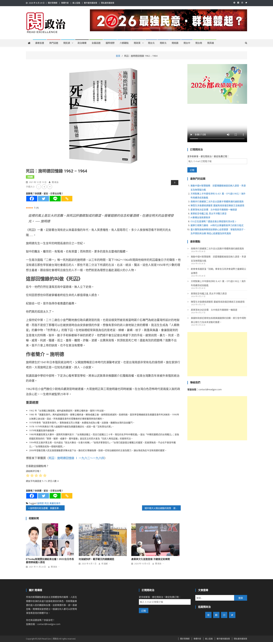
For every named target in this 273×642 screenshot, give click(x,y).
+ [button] (44, 186)
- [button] (38, 186)
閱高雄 (210, 43)
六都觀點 (124, 43)
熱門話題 (53, 43)
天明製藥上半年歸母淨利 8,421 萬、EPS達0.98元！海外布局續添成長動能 (218, 283)
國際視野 (110, 43)
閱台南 (198, 43)
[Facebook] (31, 198)
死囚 (46, 503)
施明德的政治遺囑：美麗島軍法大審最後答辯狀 (47, 508)
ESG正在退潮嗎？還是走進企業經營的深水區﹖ (214, 221)
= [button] (50, 186)
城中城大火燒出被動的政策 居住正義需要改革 (163, 508)
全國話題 (96, 43)
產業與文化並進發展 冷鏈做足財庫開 (150, 559)
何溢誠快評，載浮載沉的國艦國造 (96, 559)
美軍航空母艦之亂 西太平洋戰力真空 (209, 213)
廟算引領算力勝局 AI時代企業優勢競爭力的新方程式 (217, 225)
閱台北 (151, 43)
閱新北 (163, 43)
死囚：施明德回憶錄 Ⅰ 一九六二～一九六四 (76, 458)
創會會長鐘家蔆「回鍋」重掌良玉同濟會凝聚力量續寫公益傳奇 (218, 270)
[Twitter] (43, 198)
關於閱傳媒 (52, 3)
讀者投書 (39, 43)
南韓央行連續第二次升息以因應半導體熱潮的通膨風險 (217, 201)
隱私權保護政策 (107, 3)
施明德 (40, 503)
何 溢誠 (104, 563)
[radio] (28, 476)
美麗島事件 (55, 503)
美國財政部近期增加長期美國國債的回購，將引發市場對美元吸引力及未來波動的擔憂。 (218, 320)
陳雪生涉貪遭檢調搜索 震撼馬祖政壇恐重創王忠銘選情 (217, 205)
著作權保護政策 (90, 3)
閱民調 (66, 43)
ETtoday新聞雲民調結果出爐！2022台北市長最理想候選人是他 (50, 561)
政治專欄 (82, 43)
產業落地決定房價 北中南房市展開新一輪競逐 (214, 209)
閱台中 (187, 43)
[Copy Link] (66, 198)
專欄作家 (65, 3)
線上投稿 (76, 3)
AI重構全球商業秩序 (200, 217)
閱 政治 (55, 182)
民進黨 (30, 177)
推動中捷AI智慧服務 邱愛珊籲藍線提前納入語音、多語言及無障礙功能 (218, 258)
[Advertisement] (217, 354)
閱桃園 (175, 43)
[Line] (55, 198)
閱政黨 (137, 43)
